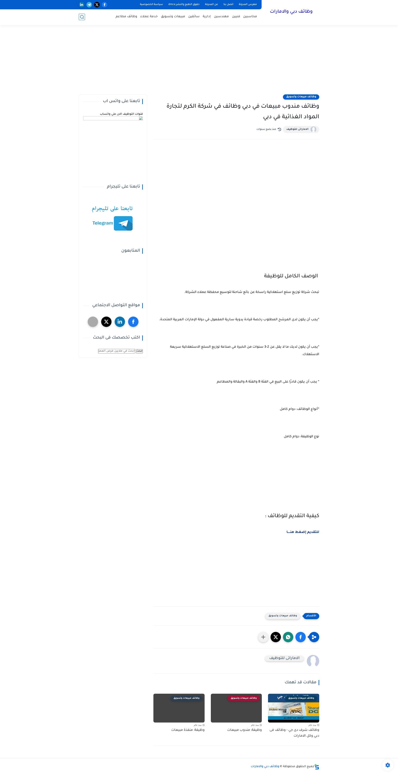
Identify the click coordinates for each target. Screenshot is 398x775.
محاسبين (250, 16)
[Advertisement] (199, 62)
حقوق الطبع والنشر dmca (184, 4)
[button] (300, 637)
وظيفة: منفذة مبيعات (188, 730)
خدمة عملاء (149, 16)
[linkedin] (81, 4)
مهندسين (221, 16)
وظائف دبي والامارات (291, 12)
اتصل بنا (228, 4)
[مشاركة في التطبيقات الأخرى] (263, 637)
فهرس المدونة (248, 4)
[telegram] (89, 4)
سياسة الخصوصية (151, 4)
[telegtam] (93, 322)
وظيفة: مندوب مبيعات (244, 730)
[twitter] (97, 4)
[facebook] (104, 4)
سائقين (194, 16)
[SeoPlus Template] (316, 767)
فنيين (236, 16)
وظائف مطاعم (126, 16)
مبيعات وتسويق (173, 16)
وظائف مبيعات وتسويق (301, 96)
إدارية (207, 16)
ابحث (139, 351)
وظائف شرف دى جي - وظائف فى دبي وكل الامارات (294, 733)
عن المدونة (211, 4)
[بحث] (82, 17)
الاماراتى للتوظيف (297, 129)
